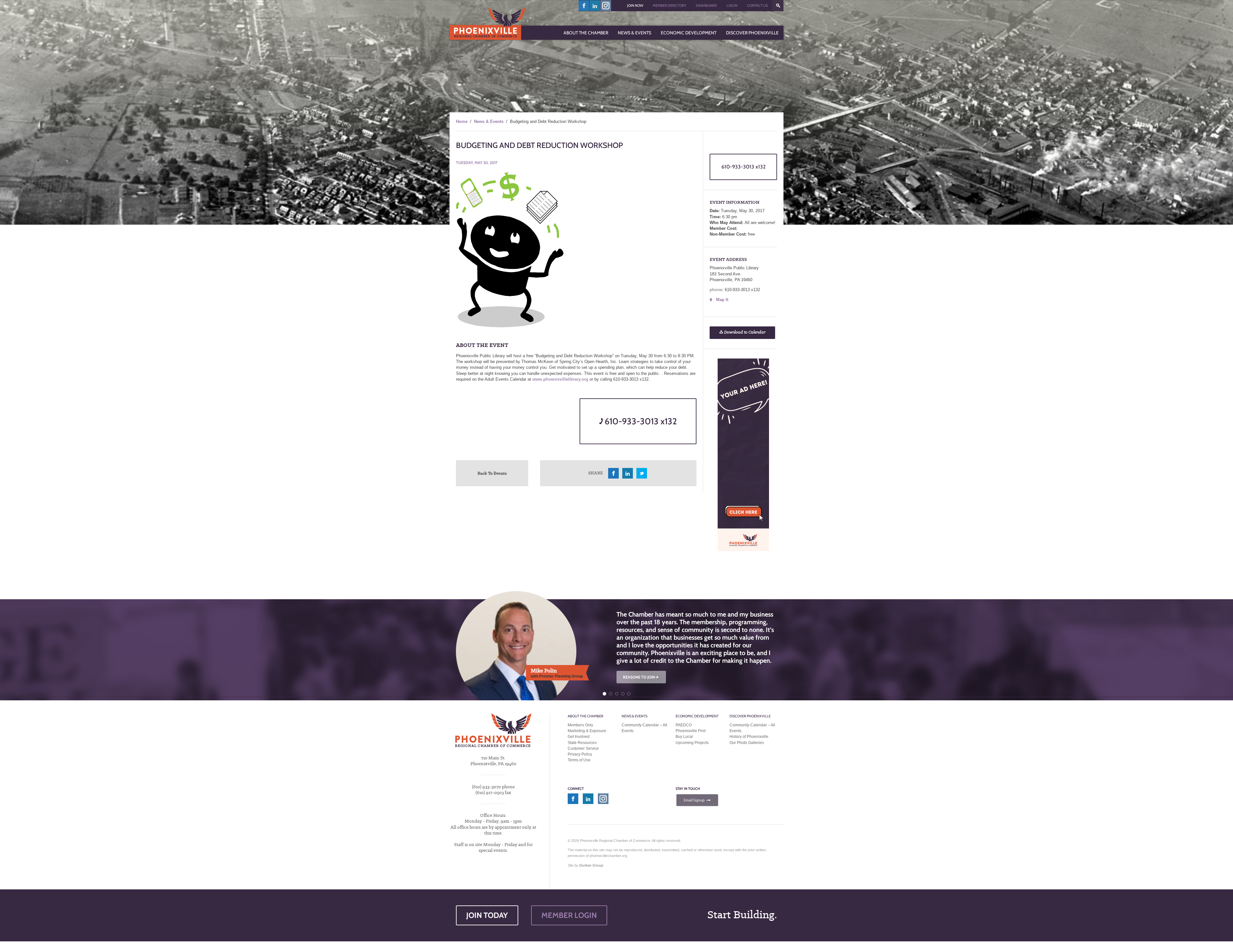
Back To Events (492, 473)
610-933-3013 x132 (640, 421)
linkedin (595, 5)
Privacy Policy (580, 754)
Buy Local (684, 736)
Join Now (635, 5)
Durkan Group (591, 865)
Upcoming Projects (692, 742)
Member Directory (669, 5)
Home (462, 121)
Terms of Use (579, 760)
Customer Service (583, 748)
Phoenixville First (690, 731)
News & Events (488, 121)
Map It (722, 299)
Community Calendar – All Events (644, 728)
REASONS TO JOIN (641, 677)
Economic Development (697, 716)
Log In (732, 5)
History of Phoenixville (749, 736)
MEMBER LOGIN (569, 915)
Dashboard (706, 5)
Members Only (580, 725)
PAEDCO (684, 725)
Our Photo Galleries (747, 742)
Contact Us (757, 5)
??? (778, 5)
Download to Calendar (744, 332)
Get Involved (579, 736)
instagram (605, 5)
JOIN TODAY (487, 915)
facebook (584, 5)
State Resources (582, 742)
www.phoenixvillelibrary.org (560, 379)
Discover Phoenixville (750, 716)
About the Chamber (585, 716)
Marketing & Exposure (587, 731)
